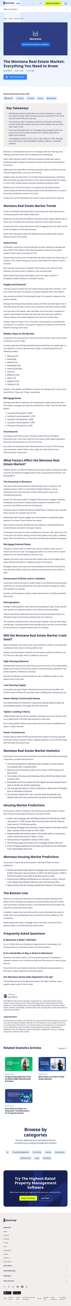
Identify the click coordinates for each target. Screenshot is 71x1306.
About (5, 1231)
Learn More (45, 1198)
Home (5, 18)
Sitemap (39, 1298)
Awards (6, 1254)
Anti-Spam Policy (46, 1298)
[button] (65, 3)
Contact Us (7, 1258)
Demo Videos (8, 1261)
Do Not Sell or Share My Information (29, 1298)
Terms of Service (11, 1298)
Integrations (7, 1250)
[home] (9, 3)
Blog (18, 3)
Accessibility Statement (62, 1298)
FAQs (5, 1246)
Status (5, 1298)
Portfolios (6, 1239)
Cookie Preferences (54, 1298)
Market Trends (19, 18)
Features (6, 1235)
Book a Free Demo (53, 3)
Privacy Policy (18, 1298)
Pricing (6, 1243)
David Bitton (8, 70)
